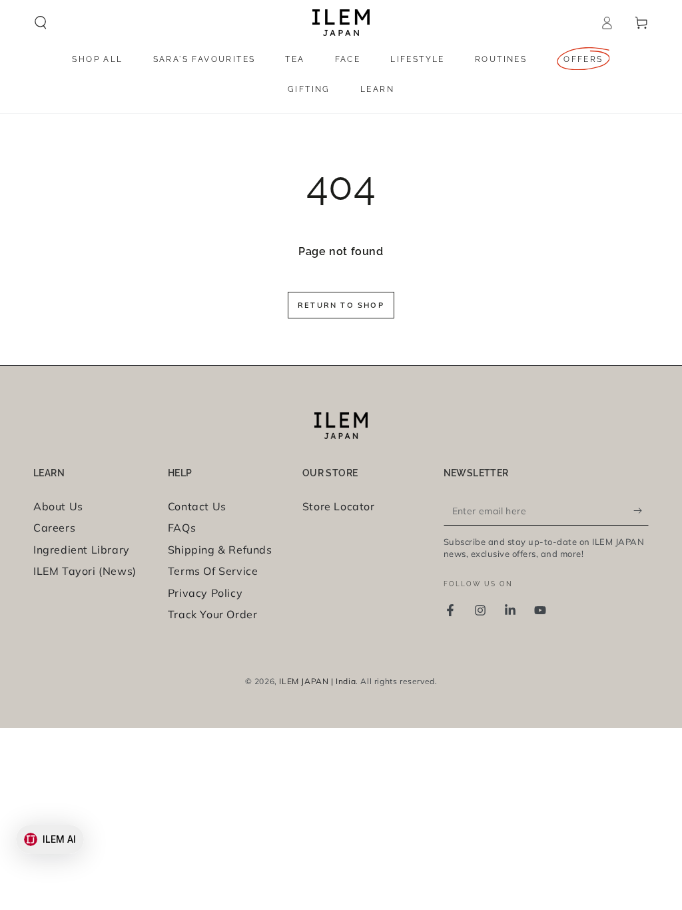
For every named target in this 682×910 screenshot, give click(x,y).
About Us (58, 506)
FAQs (182, 527)
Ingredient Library (81, 549)
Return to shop (341, 305)
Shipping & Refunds (220, 549)
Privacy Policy (205, 593)
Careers (54, 527)
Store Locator (338, 506)
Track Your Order (213, 614)
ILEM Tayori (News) (85, 571)
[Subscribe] (641, 510)
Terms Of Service (213, 571)
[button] (40, 22)
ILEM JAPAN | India (317, 681)
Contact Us (197, 506)
